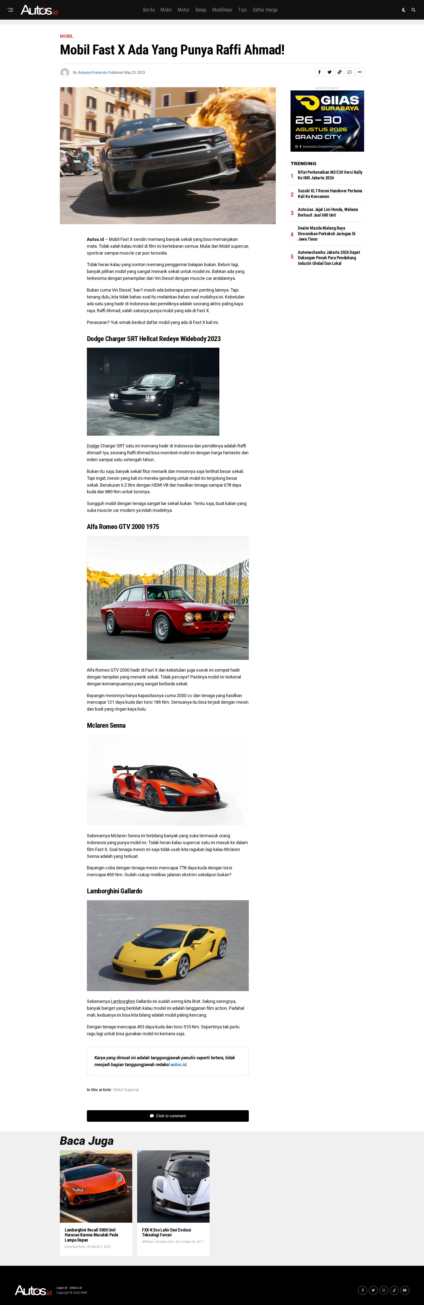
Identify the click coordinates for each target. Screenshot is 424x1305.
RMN (84, 1292)
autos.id (178, 1064)
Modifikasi (222, 10)
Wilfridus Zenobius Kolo (158, 1241)
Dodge (93, 445)
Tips (242, 10)
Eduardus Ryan (75, 1246)
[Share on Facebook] (319, 72)
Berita (149, 10)
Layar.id (61, 1288)
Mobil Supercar (126, 1090)
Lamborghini (123, 1001)
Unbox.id (75, 1288)
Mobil (166, 10)
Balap (201, 10)
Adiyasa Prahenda (92, 72)
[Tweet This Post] (329, 72)
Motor (184, 10)
